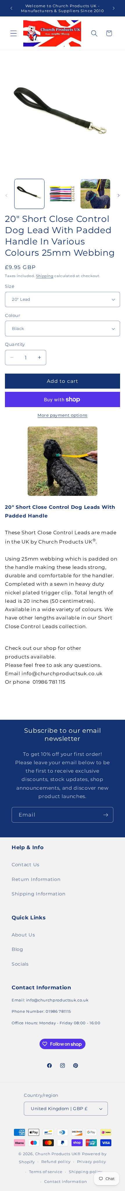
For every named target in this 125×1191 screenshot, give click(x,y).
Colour (12, 315)
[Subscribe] (105, 815)
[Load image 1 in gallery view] (29, 194)
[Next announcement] (113, 8)
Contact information (65, 1181)
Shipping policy (85, 1172)
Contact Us (26, 864)
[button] (13, 33)
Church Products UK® (58, 1154)
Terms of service (46, 1172)
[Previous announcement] (11, 8)
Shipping (44, 276)
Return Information (36, 879)
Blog (17, 949)
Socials (20, 964)
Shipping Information (39, 894)
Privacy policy (91, 1162)
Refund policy (55, 1162)
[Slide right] (118, 195)
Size (9, 286)
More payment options (63, 415)
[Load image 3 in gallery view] (95, 194)
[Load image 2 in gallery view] (62, 194)
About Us (23, 935)
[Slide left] (6, 195)
